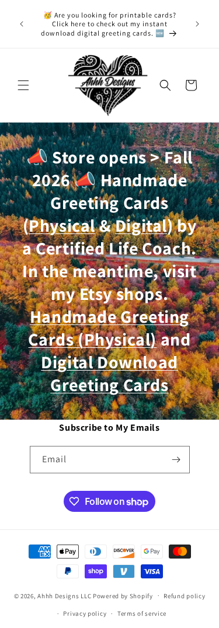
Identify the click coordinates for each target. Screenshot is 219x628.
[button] (23, 85)
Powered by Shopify (123, 595)
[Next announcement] (197, 24)
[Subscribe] (176, 459)
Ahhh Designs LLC (64, 595)
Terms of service (141, 613)
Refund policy (184, 596)
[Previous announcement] (21, 24)
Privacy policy (84, 613)
